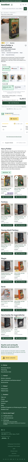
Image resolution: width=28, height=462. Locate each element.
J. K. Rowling (4, 49)
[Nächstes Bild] (25, 30)
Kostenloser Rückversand (14, 455)
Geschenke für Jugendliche (12, 315)
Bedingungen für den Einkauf (14, 444)
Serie (3, 287)
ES (13, 459)
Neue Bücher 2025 (6, 372)
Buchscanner (4, 382)
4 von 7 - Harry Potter (6, 50)
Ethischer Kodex (14, 451)
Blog (2, 405)
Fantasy (4, 202)
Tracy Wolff (17, 331)
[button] (14, 29)
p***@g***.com (19, 123)
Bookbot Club (4, 409)
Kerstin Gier (16, 219)
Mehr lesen (3, 61)
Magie (3, 258)
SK (5, 459)
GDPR (14, 448)
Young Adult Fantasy (9, 230)
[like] (3, 129)
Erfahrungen (4, 401)
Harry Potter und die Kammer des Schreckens (19, 190)
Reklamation (4, 388)
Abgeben (12, 42)
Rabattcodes (4, 390)
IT (15, 459)
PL (24, 459)
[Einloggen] (21, 4)
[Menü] (25, 4)
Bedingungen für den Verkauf (14, 446)
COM (11, 459)
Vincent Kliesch (4, 302)
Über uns (3, 397)
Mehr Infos (24, 106)
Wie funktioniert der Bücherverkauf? (11, 380)
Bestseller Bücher (6, 367)
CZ (3, 459)
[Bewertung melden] (21, 129)
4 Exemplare (9, 92)
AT (8, 459)
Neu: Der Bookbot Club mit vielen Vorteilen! (11, 1)
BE (22, 459)
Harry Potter (6, 149)
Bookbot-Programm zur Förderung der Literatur (14, 407)
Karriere (3, 403)
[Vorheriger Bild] (3, 30)
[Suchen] (25, 8)
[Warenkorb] (23, 4)
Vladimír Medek (12, 49)
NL (17, 459)
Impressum (14, 453)
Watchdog (4, 370)
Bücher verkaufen (6, 378)
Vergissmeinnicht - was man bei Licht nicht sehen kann (20, 218)
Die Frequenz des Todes (7, 301)
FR (20, 459)
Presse (3, 399)
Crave (15, 329)
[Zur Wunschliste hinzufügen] (25, 45)
